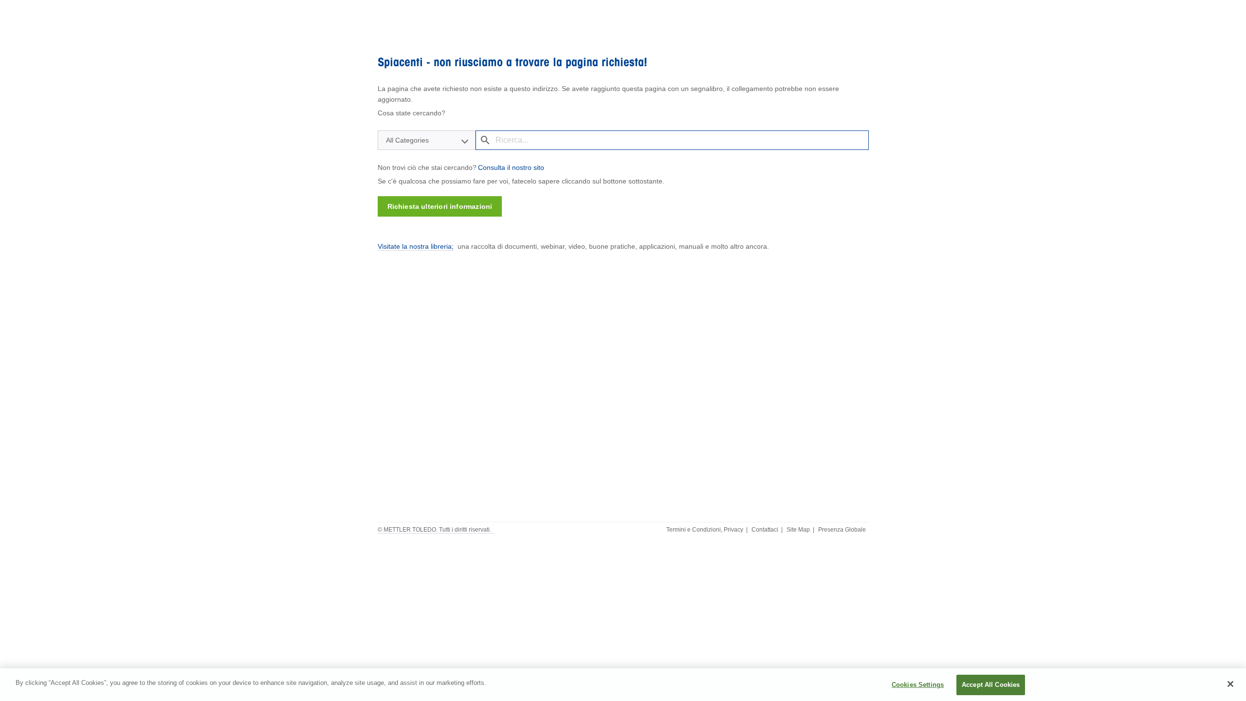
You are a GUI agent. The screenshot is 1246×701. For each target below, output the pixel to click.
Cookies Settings (918, 684)
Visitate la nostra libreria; (416, 246)
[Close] (1230, 684)
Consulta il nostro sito (511, 167)
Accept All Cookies (991, 684)
